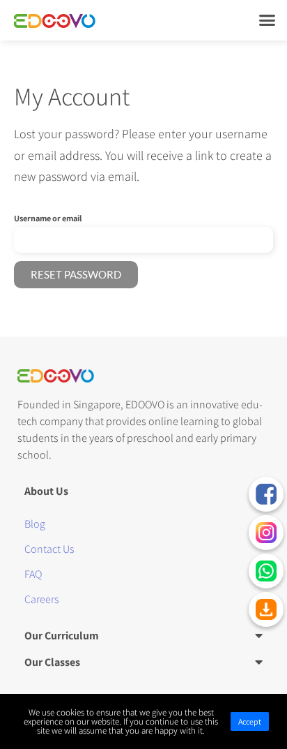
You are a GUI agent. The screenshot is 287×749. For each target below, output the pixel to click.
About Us (46, 491)
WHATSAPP (266, 571)
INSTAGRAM (266, 532)
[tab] (143, 490)
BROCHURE (266, 609)
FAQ (33, 574)
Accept (249, 721)
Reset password (76, 274)
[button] (267, 20)
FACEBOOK (266, 494)
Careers (41, 599)
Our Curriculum (61, 635)
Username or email (48, 218)
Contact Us (49, 549)
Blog (34, 524)
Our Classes (52, 662)
